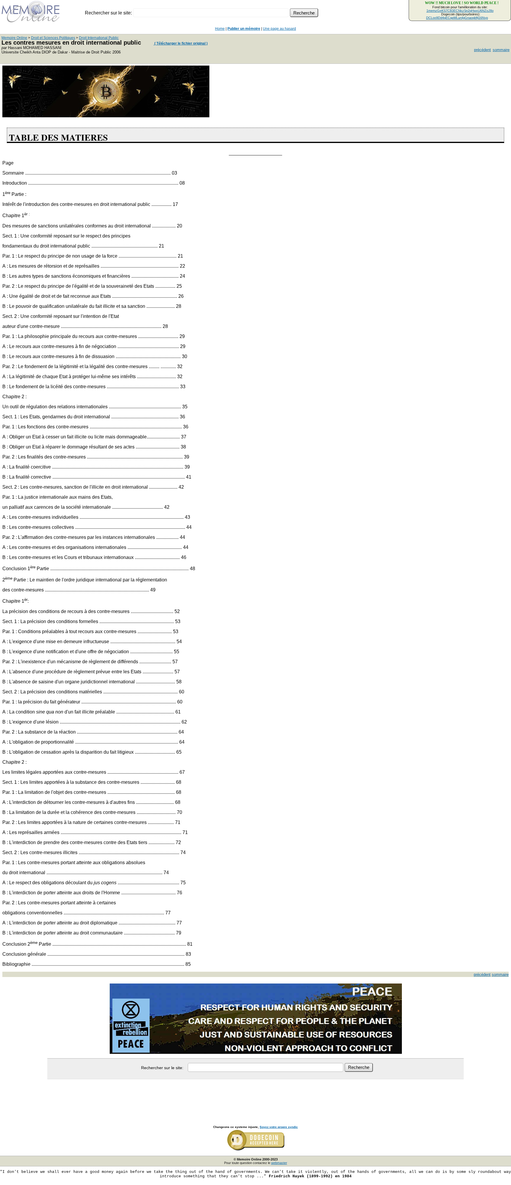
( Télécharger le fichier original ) (180, 43)
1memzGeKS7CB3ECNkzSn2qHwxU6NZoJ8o (460, 10)
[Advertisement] (255, 1095)
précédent (482, 50)
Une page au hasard (279, 29)
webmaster (279, 1163)
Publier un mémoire (243, 29)
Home (220, 29)
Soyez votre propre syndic (279, 1127)
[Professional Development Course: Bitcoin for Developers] (105, 115)
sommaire (501, 50)
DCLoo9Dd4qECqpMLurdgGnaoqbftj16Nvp (457, 17)
